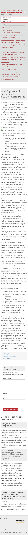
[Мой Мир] (8, 358)
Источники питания (7, 47)
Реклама (22, 10)
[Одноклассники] (6, 358)
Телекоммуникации (6, 76)
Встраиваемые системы (8, 37)
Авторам (3, 10)
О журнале (16, 10)
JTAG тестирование (6, 30)
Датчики (17, 40)
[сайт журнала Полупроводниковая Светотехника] (9, 521)
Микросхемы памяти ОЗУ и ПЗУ (10, 54)
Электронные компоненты (8, 79)
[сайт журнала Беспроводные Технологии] (20, 521)
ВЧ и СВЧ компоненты (7, 40)
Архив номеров (7, 21)
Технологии (16, 76)
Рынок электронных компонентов (16, 67)
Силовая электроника (11, 69)
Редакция (9, 10)
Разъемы (3, 67)
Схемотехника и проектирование (10, 74)
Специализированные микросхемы (11, 71)
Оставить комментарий (10, 356)
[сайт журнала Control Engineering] (10, 524)
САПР (2, 69)
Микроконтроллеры (7, 52)
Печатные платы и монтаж (18, 59)
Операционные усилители (8, 57)
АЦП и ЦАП (4, 35)
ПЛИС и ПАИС (5, 62)
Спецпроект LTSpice (19, 12)
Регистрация (9, 14)
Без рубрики (7, 355)
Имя (5, 393)
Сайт (4, 404)
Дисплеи (23, 40)
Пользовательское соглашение (14, 529)
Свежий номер (7, 17)
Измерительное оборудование (10, 45)
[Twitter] (5, 358)
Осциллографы (5, 59)
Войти (2, 14)
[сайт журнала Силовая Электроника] (14, 518)
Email (5, 398)
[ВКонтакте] (3, 358)
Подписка (5, 19)
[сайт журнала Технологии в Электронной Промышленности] (24, 518)
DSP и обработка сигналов (9, 27)
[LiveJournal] (9, 358)
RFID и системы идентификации (10, 32)
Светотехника (21, 57)
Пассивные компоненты (8, 49)
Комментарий (7, 378)
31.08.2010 (6, 353)
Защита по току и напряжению (10, 42)
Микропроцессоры (18, 52)
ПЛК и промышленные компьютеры (11, 64)
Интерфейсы (22, 45)
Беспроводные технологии (16, 35)
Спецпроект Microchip (7, 12)
